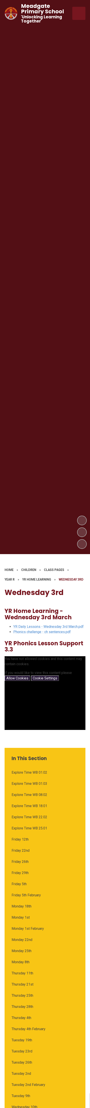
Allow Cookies (17, 678)
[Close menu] (78, 13)
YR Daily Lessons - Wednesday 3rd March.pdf (48, 627)
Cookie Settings (45, 678)
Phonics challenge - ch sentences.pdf (42, 632)
